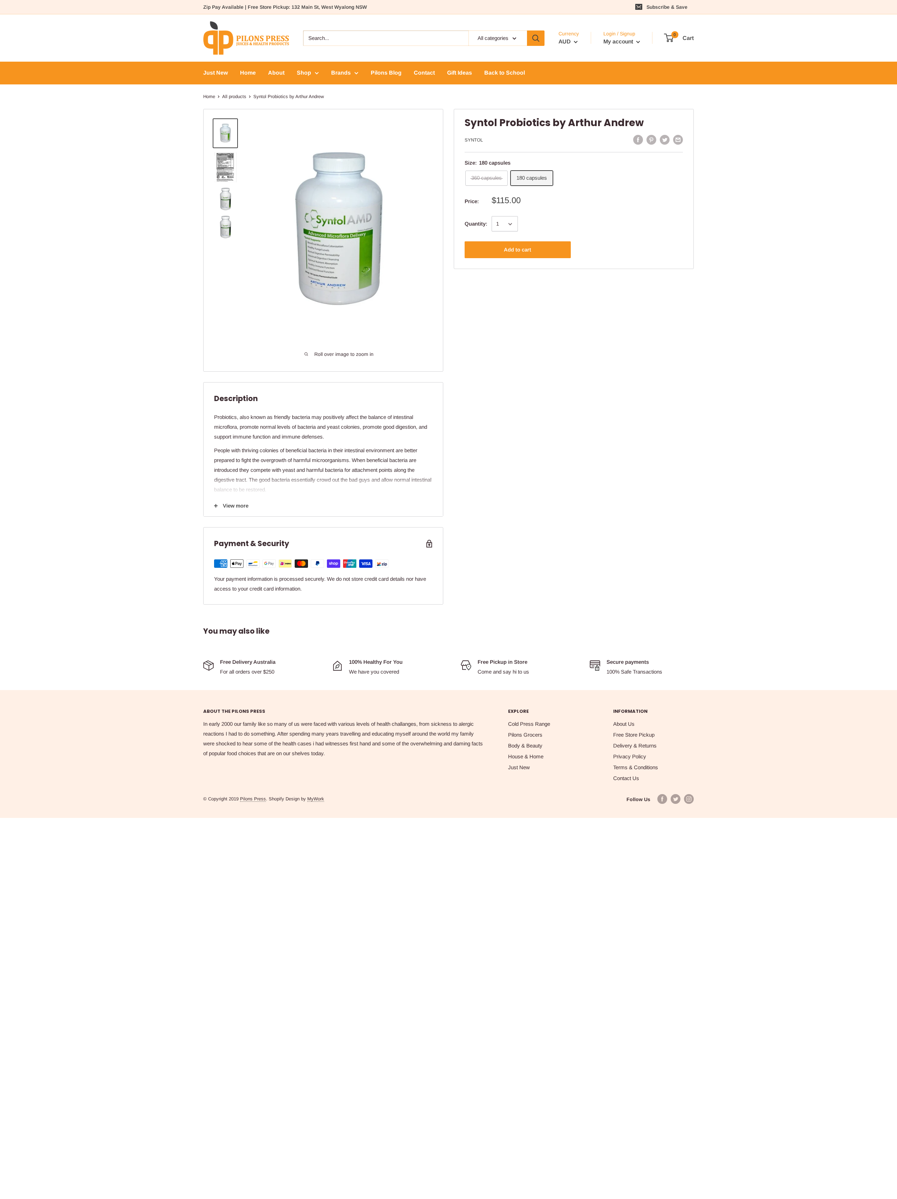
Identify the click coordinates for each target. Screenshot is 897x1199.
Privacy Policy (629, 756)
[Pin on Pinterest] (651, 140)
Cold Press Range (529, 724)
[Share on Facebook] (638, 140)
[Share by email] (678, 140)
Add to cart (517, 250)
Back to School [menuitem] (504, 73)
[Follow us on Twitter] (675, 799)
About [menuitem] (276, 73)
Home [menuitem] (248, 73)
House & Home (525, 756)
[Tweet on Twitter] (665, 140)
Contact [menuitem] (424, 73)
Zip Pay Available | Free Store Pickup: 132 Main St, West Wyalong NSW (285, 7)
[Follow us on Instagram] (689, 799)
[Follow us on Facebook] (662, 799)
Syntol (474, 140)
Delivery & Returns (635, 746)
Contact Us (626, 778)
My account (619, 41)
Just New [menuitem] (215, 73)
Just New (519, 767)
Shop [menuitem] (304, 73)
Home (209, 96)
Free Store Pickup (634, 735)
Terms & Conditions (635, 767)
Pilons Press (253, 798)
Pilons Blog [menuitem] (386, 73)
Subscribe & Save (666, 7)
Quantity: (476, 224)
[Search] (536, 38)
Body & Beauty (525, 746)
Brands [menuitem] (341, 73)
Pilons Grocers (525, 735)
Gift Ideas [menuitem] (459, 73)
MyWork (315, 798)
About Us (624, 724)
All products (234, 96)
